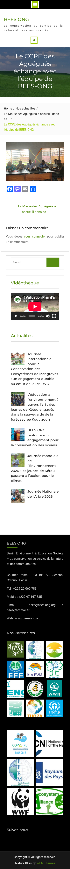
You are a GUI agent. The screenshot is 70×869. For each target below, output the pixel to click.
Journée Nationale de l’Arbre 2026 (43, 493)
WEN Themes (46, 863)
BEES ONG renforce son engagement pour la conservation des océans (35, 437)
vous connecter (35, 236)
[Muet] (48, 316)
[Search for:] (35, 262)
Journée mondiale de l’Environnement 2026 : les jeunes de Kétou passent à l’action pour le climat (34, 468)
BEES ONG (16, 19)
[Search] (34, 40)
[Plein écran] (54, 316)
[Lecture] (16, 316)
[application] (35, 306)
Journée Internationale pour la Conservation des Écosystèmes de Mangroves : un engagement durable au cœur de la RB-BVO (34, 369)
